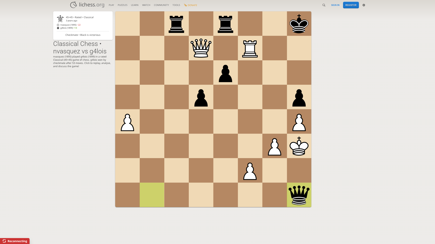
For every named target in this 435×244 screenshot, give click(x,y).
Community (161, 5)
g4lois (68, 27)
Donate (192, 5)
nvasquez (70, 24)
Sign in (335, 5)
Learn (134, 5)
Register (350, 5)
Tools (176, 5)
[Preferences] (364, 5)
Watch (146, 5)
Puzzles (122, 5)
